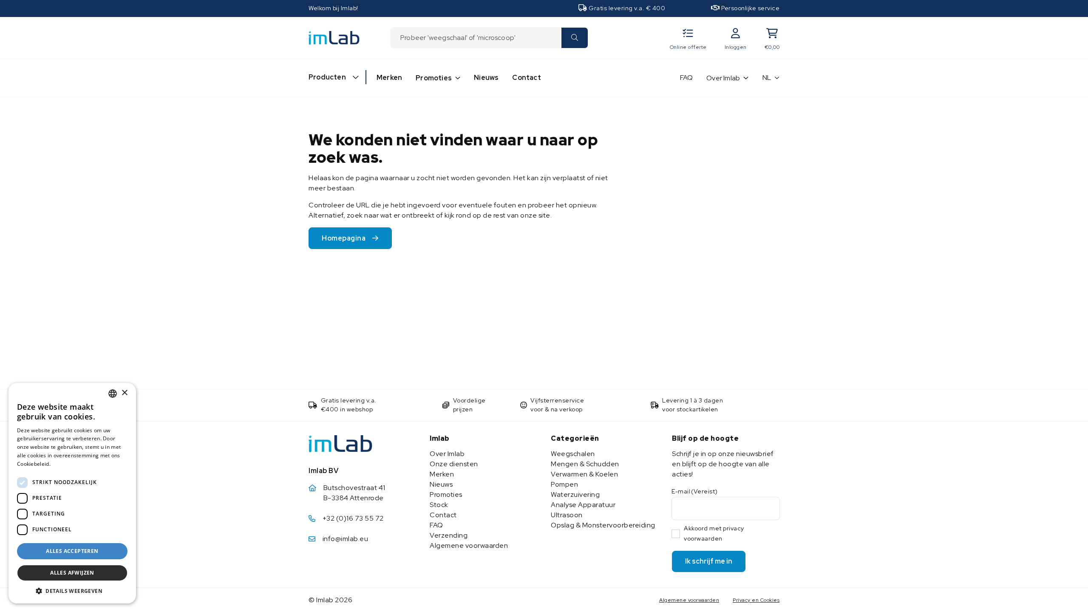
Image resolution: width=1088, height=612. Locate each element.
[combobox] (475, 37)
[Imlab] (334, 37)
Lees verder (67, 464)
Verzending (449, 535)
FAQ (686, 77)
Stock (439, 504)
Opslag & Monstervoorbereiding (603, 525)
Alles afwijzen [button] (72, 572)
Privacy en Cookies (756, 600)
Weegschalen (573, 453)
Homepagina (344, 238)
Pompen (564, 484)
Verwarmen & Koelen (584, 474)
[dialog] (72, 493)
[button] (72, 590)
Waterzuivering (575, 494)
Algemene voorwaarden (469, 545)
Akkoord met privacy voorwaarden (714, 533)
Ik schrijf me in (708, 561)
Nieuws (486, 77)
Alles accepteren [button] (72, 551)
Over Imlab (723, 78)
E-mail (695, 491)
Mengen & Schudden (585, 463)
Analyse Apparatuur (583, 504)
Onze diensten (454, 463)
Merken (389, 77)
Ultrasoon (567, 514)
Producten (327, 77)
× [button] (124, 393)
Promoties (434, 78)
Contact (526, 77)
